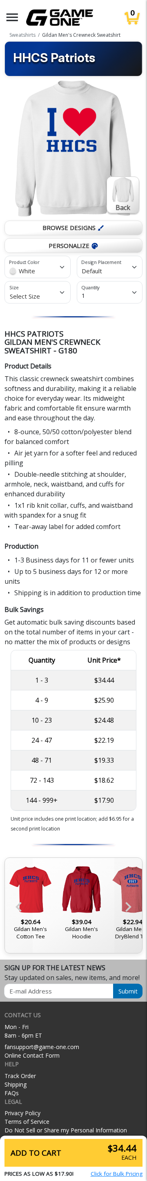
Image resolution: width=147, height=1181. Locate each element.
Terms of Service (26, 1121)
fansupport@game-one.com (41, 1047)
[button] (12, 17)
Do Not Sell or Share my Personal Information (65, 1130)
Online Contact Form (32, 1055)
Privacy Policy (22, 1113)
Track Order (20, 1076)
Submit (128, 991)
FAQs (11, 1093)
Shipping (15, 1084)
